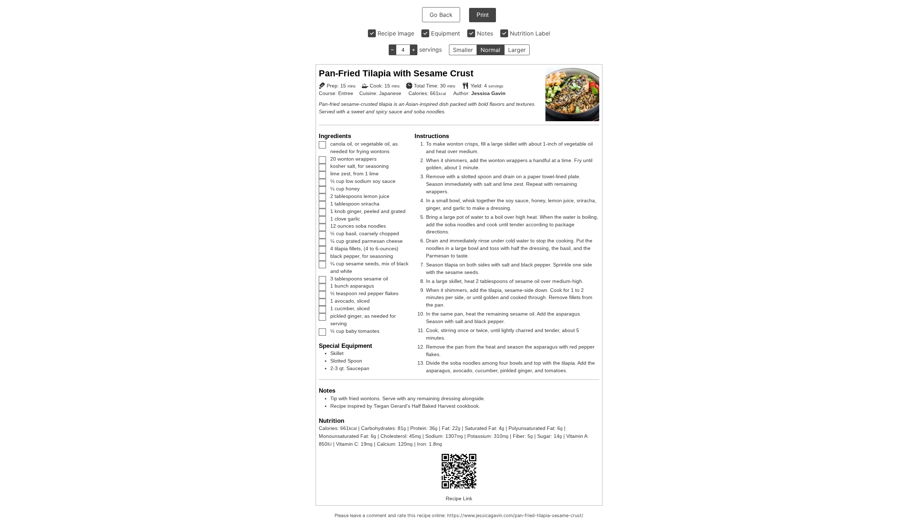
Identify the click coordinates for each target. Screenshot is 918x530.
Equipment (445, 33)
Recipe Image (396, 33)
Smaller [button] (463, 49)
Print (482, 15)
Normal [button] (490, 49)
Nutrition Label (530, 33)
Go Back (441, 14)
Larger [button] (517, 49)
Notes (485, 33)
